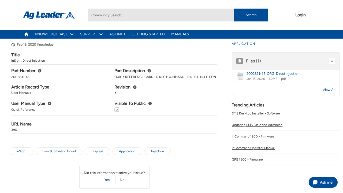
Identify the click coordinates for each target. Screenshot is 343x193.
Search (251, 15)
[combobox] (178, 15)
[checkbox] (116, 109)
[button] (332, 61)
